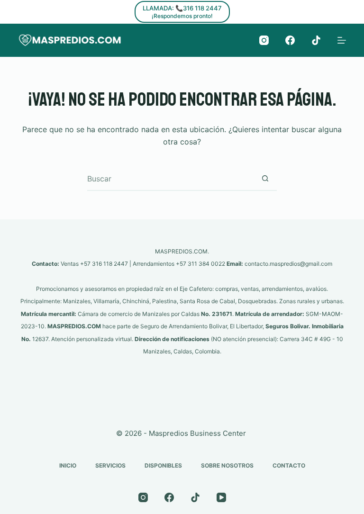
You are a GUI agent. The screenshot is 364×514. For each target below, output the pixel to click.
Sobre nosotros (227, 465)
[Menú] (341, 40)
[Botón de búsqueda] (265, 178)
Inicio (67, 465)
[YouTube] (221, 497)
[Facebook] (290, 40)
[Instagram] (264, 40)
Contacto (289, 465)
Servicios (110, 465)
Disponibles (163, 465)
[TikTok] (316, 40)
